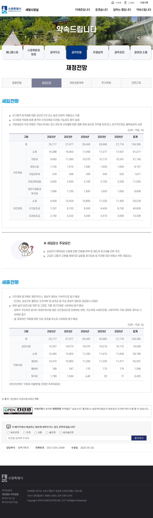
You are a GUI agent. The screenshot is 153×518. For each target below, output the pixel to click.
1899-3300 (50, 495)
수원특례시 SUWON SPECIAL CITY (32, 9)
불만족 (52, 432)
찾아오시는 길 (8, 498)
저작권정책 (7, 490)
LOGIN (131, 3)
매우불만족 (68, 432)
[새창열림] (18, 411)
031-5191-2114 (64, 495)
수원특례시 (12, 478)
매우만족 (14, 432)
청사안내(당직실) (10, 502)
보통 (40, 432)
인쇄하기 (147, 37)
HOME (118, 3)
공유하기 (138, 37)
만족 (28, 432)
